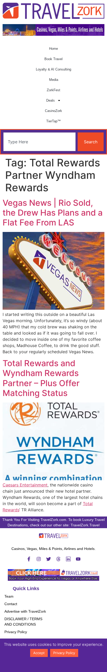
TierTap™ (53, 121)
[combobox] (39, 141)
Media (53, 80)
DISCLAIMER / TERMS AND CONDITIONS (23, 621)
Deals (50, 100)
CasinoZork (53, 111)
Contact (10, 604)
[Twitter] (48, 559)
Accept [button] (39, 653)
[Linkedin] (68, 559)
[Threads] (58, 559)
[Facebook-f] (28, 559)
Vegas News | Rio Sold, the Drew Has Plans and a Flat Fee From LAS (53, 213)
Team (9, 596)
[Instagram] (38, 559)
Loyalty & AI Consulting (53, 69)
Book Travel (53, 59)
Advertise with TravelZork (25, 611)
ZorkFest (53, 90)
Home (53, 49)
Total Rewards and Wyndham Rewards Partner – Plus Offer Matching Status (41, 378)
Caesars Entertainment (25, 484)
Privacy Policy (15, 632)
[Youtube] (78, 559)
